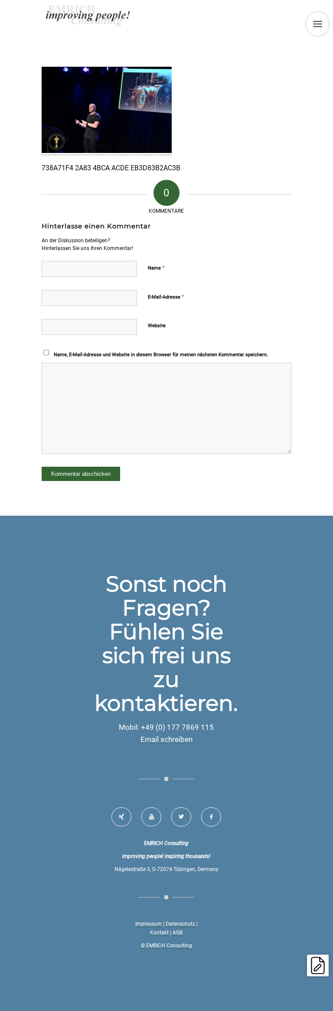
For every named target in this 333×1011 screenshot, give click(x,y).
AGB (178, 933)
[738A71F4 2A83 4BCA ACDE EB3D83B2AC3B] (107, 150)
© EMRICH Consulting (166, 946)
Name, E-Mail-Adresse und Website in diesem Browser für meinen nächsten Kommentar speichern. (161, 355)
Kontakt (159, 933)
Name (156, 267)
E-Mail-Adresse (166, 296)
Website (157, 325)
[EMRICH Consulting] (88, 19)
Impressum (148, 924)
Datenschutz (180, 924)
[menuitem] (318, 24)
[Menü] (317, 24)
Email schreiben (166, 739)
